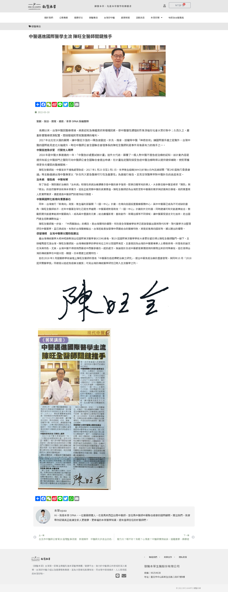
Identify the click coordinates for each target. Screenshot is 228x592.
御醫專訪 (93, 17)
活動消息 (140, 17)
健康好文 (78, 17)
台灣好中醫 (109, 17)
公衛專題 (63, 17)
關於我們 (48, 17)
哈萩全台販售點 (176, 17)
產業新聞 (125, 17)
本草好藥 (155, 17)
